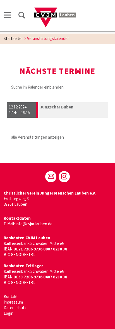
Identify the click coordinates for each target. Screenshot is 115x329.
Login (8, 313)
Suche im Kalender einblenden (37, 87)
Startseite (12, 39)
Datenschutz (15, 308)
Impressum (13, 302)
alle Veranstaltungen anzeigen (37, 137)
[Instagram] (64, 176)
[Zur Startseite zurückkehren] (55, 10)
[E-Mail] (50, 176)
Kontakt (11, 297)
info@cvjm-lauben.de (34, 224)
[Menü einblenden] (8, 16)
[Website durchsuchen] (22, 16)
